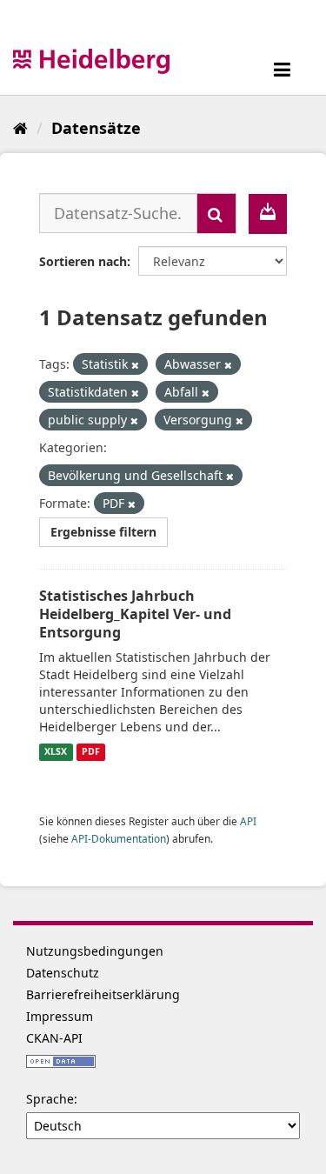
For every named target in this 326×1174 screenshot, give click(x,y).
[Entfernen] (135, 364)
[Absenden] (216, 213)
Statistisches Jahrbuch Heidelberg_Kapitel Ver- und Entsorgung (135, 614)
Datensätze (96, 127)
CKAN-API (54, 1038)
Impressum (59, 1016)
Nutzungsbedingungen (94, 951)
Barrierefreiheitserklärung (103, 994)
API (248, 821)
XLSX (55, 752)
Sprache (50, 1099)
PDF (91, 752)
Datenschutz (62, 972)
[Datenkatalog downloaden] (268, 214)
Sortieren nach (83, 261)
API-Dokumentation (118, 838)
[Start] (20, 127)
